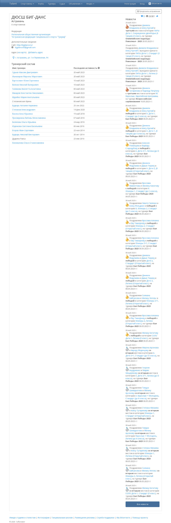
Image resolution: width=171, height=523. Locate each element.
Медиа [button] (89, 3)
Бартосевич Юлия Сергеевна (25, 80)
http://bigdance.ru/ (25, 45)
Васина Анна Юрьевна (22, 113)
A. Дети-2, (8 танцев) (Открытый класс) (142, 169)
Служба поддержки (105, 517)
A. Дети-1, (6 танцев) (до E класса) (142, 132)
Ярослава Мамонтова (140, 184)
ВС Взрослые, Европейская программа (142, 94)
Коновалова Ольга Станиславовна (28, 143)
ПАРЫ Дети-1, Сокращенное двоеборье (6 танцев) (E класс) (142, 33)
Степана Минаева (150, 407)
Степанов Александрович (23, 109)
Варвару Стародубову (137, 147)
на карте (22, 52)
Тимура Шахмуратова (139, 389)
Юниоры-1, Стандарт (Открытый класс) (140, 414)
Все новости (142, 504)
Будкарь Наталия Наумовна (24, 105)
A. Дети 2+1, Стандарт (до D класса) (141, 354)
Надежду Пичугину (150, 90)
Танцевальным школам (62, 517)
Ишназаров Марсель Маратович (27, 76)
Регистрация (130, 3)
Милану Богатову (150, 333)
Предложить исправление (149, 11)
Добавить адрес (35, 52)
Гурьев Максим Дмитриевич (25, 72)
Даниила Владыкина (147, 48)
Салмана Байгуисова (139, 296)
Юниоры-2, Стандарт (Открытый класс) (140, 227)
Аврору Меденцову (139, 350)
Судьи (62, 3)
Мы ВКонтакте (123, 517)
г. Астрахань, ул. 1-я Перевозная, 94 (31, 57)
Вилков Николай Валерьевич (25, 84)
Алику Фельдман (136, 206)
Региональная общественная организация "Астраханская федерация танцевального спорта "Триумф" (38, 35)
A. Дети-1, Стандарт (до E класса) (140, 114)
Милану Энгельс (149, 298)
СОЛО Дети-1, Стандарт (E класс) (141, 493)
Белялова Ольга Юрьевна (24, 122)
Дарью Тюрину (148, 165)
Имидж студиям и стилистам (22, 517)
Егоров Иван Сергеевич (23, 130)
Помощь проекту (140, 517)
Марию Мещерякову (137, 371)
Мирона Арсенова (150, 347)
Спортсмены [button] (27, 3)
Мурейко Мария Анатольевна (25, 97)
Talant (13, 3)
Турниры (52, 3)
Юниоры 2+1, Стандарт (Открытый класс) (141, 244)
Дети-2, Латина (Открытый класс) (139, 282)
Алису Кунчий (147, 28)
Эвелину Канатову (150, 185)
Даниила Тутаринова (139, 89)
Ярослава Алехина (150, 220)
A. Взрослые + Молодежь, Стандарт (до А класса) (142, 397)
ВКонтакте (156, 3)
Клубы (41, 3)
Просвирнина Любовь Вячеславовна (29, 118)
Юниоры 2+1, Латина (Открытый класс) (142, 302)
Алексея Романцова (139, 144)
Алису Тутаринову (139, 410)
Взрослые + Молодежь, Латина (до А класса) (141, 437)
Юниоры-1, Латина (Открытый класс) (140, 454)
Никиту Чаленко (149, 203)
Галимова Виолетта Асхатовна (26, 89)
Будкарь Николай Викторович (25, 134)
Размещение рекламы (85, 517)
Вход (142, 3)
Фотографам (43, 517)
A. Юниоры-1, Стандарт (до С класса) (141, 189)
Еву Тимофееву (138, 223)
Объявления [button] (75, 3)
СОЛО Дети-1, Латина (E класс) (141, 336)
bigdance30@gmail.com (25, 47)
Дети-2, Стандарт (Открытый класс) (139, 262)
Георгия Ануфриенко (139, 369)
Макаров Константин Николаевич (27, 93)
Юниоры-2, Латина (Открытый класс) (139, 322)
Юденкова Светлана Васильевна (27, 126)
